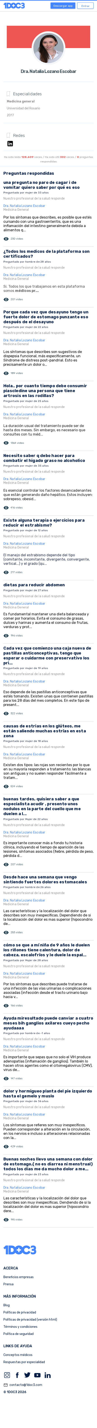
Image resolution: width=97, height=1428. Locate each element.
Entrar (85, 6)
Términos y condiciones (20, 1327)
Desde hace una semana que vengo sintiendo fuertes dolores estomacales (45, 879)
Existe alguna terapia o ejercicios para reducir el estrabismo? (44, 523)
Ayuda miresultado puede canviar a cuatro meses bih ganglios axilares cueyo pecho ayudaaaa (48, 1023)
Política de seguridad (18, 1334)
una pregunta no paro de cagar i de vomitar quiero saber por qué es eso (41, 185)
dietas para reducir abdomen (34, 584)
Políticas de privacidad (19, 1312)
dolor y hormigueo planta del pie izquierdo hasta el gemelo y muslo (47, 1094)
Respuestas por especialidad (24, 1362)
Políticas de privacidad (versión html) (30, 1320)
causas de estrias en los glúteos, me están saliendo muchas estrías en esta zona (44, 731)
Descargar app (63, 5)
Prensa (8, 1284)
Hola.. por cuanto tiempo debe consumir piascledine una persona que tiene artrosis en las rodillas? (45, 390)
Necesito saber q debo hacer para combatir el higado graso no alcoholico (44, 458)
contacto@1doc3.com (22, 1385)
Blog (6, 1305)
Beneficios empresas (18, 1277)
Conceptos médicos (17, 1355)
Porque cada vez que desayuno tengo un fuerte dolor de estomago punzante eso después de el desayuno (45, 317)
